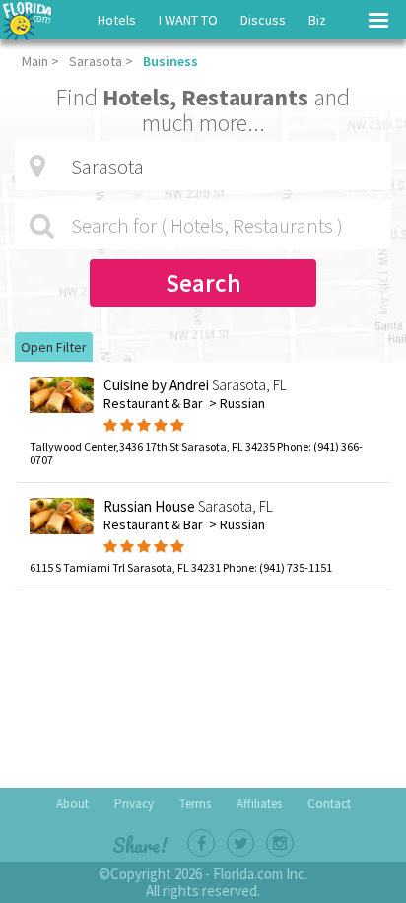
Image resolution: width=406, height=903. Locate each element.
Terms (195, 804)
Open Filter (54, 347)
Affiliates (259, 804)
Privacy (134, 804)
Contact (329, 804)
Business (170, 61)
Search (203, 283)
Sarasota (95, 61)
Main (35, 61)
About (72, 804)
